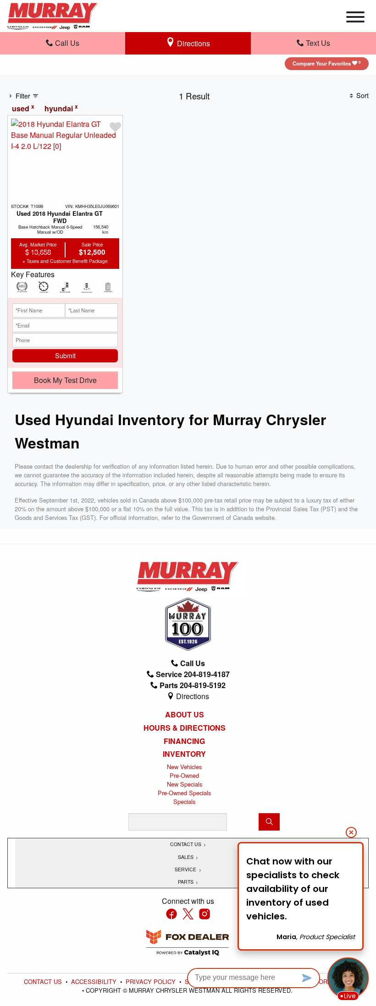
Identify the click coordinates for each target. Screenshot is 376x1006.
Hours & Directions (185, 728)
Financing (184, 741)
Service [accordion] (186, 869)
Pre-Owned (184, 775)
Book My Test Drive (65, 380)
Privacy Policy (151, 981)
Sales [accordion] (186, 856)
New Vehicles (184, 766)
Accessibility (94, 981)
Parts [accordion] (186, 881)
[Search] (269, 822)
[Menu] (355, 18)
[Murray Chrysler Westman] (53, 15)
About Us (184, 715)
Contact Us (44, 981)
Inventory (184, 754)
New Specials (184, 784)
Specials (184, 801)
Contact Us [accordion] (186, 844)
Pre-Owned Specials (184, 792)
